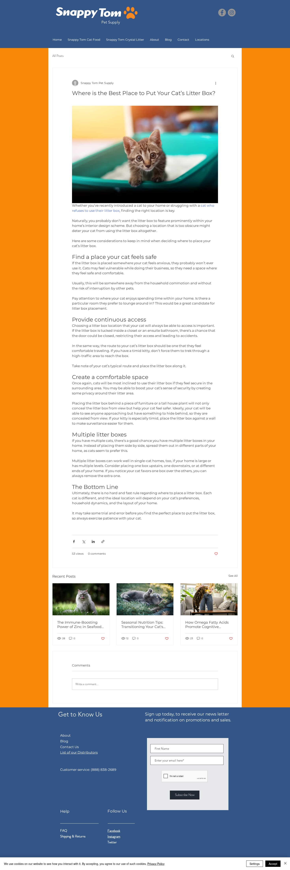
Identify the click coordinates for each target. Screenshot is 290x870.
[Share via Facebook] (74, 541)
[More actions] (215, 83)
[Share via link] (103, 541)
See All (233, 576)
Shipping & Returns (73, 836)
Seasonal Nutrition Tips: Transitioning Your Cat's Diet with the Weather (142, 624)
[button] (233, 55)
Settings (255, 864)
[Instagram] (232, 12)
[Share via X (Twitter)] (83, 541)
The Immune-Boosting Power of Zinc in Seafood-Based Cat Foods (80, 624)
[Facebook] (222, 12)
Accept (273, 864)
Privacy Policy (156, 864)
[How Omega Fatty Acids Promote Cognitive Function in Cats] (209, 599)
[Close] (285, 864)
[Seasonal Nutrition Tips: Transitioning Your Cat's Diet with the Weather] (145, 599)
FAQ (63, 830)
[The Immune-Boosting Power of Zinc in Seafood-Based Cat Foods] (80, 599)
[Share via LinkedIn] (93, 541)
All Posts (58, 56)
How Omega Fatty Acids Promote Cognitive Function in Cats (207, 624)
